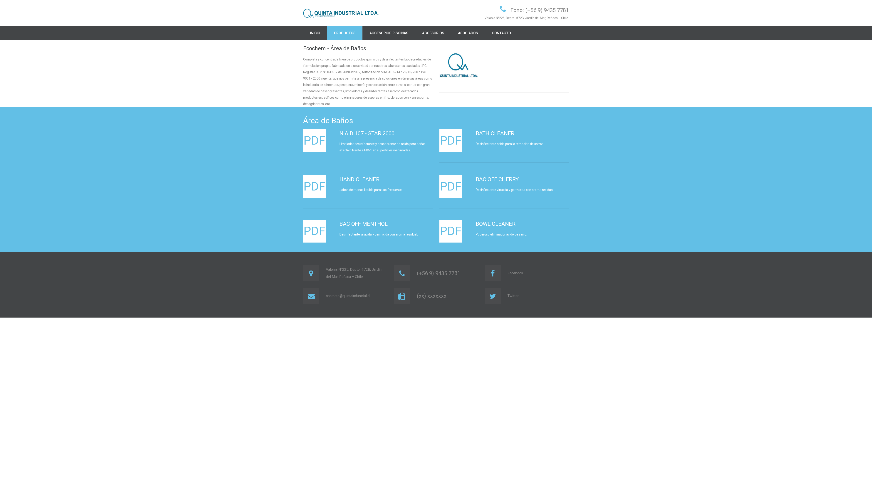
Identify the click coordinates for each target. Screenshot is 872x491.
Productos (345, 33)
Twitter (513, 296)
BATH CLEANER (495, 133)
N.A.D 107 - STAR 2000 (366, 133)
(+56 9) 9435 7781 (438, 273)
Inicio (315, 33)
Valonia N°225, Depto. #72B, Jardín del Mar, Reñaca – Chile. (354, 273)
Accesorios (433, 33)
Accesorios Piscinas (388, 33)
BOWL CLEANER (495, 224)
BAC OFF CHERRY (497, 179)
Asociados (468, 33)
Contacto (501, 33)
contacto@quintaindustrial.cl (348, 296)
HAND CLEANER (359, 179)
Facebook (515, 273)
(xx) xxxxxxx (431, 296)
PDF (314, 141)
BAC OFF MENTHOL (363, 224)
